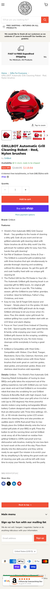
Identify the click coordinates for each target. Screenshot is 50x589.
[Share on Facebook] (3, 484)
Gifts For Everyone (18, 73)
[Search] (45, 20)
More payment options (25, 215)
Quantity (5, 184)
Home (4, 73)
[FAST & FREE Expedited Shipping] (20, 53)
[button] (6, 135)
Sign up (40, 538)
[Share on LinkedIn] (14, 484)
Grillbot (7, 158)
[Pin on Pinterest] (19, 484)
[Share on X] (9, 484)
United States (24, 551)
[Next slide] (47, 135)
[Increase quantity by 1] (25, 189)
